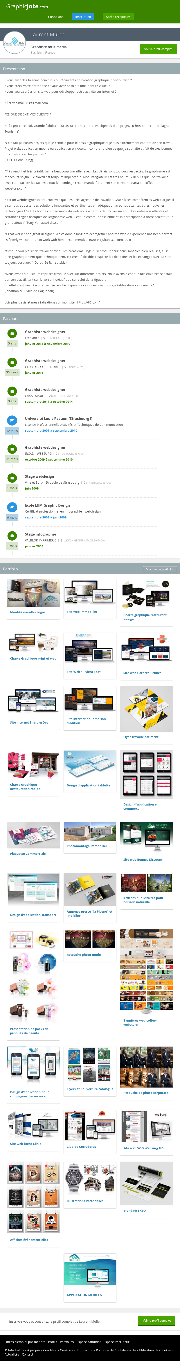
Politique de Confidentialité (116, 1350)
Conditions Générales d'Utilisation (68, 1350)
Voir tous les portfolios (160, 569)
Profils (52, 1342)
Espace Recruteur (117, 1342)
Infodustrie (16, 1350)
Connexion (56, 17)
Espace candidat (89, 1342)
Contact (27, 1354)
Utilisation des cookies (155, 1350)
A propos (33, 1350)
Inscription (83, 17)
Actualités (12, 1354)
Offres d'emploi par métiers (25, 1342)
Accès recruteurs (118, 17)
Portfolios (67, 1342)
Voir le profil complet (158, 49)
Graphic (27, 6)
